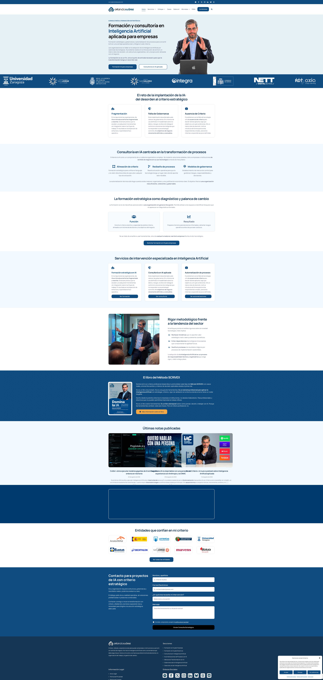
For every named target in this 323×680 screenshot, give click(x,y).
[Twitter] (177, 675)
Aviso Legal (310, 676)
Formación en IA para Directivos (173, 651)
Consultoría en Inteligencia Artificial (175, 654)
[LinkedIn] (190, 675)
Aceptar (286, 672)
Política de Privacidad (302, 676)
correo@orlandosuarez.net (116, 2)
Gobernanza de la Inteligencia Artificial (175, 662)
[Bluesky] (196, 675)
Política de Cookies (291, 676)
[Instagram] (184, 675)
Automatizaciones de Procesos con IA (175, 657)
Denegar (300, 672)
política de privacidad (181, 622)
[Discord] (209, 675)
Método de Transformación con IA (174, 660)
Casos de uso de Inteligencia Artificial (175, 665)
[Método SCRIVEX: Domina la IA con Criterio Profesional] (120, 383)
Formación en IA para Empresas (173, 648)
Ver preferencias (313, 672)
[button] (319, 658)
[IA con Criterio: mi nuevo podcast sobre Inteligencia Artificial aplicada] (207, 450)
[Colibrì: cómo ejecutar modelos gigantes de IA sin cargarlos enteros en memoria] (134, 450)
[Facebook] (171, 675)
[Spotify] (165, 675)
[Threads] (203, 675)
